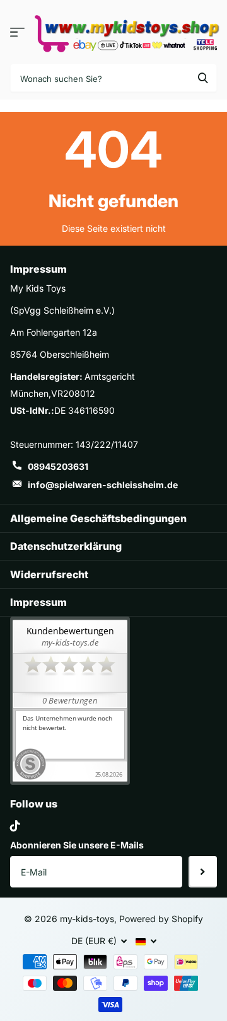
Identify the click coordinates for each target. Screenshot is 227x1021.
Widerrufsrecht (49, 574)
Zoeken (203, 78)
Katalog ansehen (17, 31)
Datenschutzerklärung (66, 546)
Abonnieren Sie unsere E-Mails (77, 845)
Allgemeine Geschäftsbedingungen (98, 518)
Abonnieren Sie (203, 871)
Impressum (38, 602)
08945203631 (58, 466)
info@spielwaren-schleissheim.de (103, 484)
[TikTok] (15, 825)
